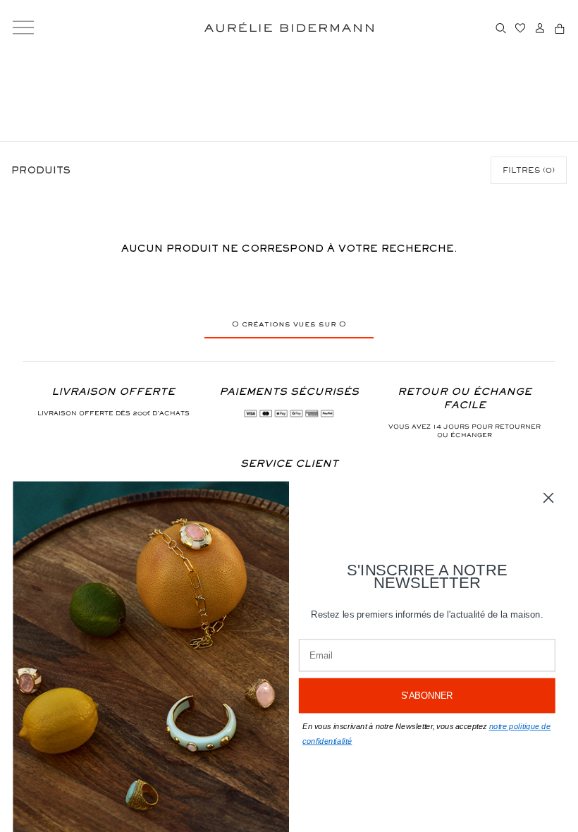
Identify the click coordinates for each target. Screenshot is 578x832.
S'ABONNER (427, 695)
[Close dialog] (548, 498)
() (529, 170)
